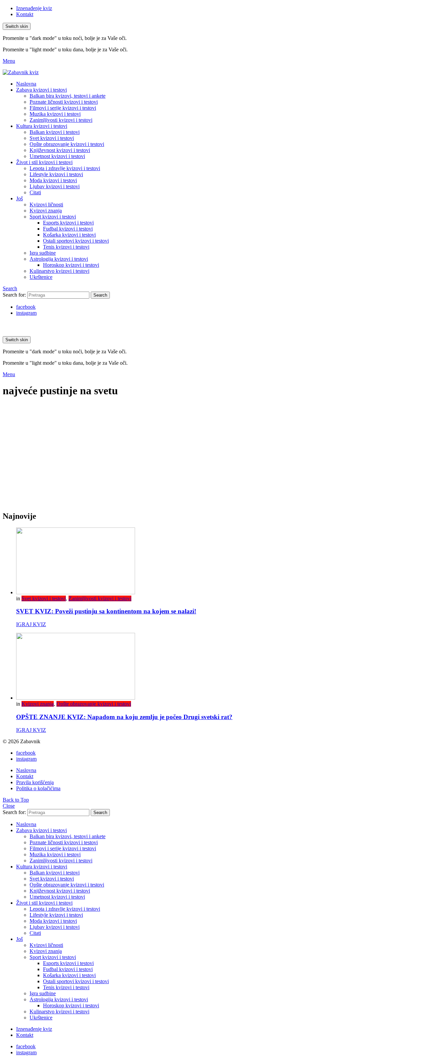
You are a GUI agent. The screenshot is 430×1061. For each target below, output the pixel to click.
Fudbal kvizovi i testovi (68, 229)
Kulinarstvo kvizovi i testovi (59, 271)
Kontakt (24, 14)
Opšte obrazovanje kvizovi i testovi (67, 144)
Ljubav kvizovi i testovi (55, 186)
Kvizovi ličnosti (46, 204)
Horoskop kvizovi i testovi (71, 265)
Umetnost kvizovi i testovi (57, 156)
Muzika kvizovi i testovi (55, 114)
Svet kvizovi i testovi (52, 138)
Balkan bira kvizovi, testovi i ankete (67, 96)
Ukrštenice (41, 277)
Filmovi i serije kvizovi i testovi (63, 108)
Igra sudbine (43, 253)
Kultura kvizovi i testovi (41, 126)
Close (9, 806)
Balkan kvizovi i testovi (55, 132)
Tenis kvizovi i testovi (66, 247)
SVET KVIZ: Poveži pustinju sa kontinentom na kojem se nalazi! (106, 611)
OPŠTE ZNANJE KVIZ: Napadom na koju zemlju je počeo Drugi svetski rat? (124, 716)
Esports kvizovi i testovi (68, 222)
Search (100, 295)
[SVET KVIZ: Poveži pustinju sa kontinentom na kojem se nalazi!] (221, 561)
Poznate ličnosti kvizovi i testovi (64, 102)
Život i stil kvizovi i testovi (44, 162)
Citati (35, 192)
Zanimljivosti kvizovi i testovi (61, 120)
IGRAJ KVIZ (31, 624)
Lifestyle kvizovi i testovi (56, 174)
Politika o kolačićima (38, 788)
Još (19, 198)
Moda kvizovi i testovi (53, 180)
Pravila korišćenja (35, 782)
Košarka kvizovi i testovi (69, 235)
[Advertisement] (215, 458)
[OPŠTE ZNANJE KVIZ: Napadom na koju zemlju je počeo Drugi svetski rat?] (221, 667)
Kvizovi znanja (46, 210)
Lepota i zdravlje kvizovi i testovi (65, 168)
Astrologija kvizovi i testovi (59, 259)
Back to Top (16, 800)
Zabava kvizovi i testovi (41, 90)
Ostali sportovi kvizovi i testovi (76, 241)
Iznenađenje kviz (34, 8)
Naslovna (26, 84)
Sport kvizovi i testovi (53, 216)
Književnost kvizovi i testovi (60, 150)
